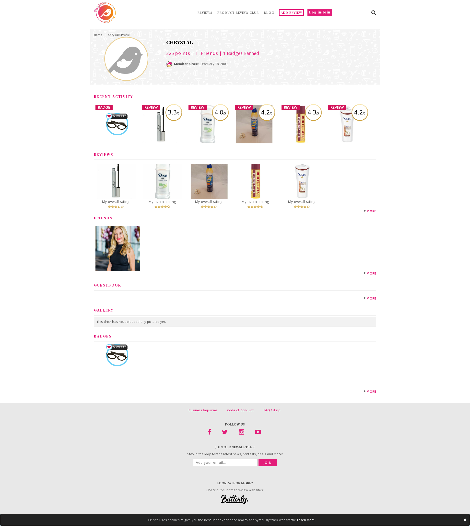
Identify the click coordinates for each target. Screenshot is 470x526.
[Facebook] (209, 433)
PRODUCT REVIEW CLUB (238, 12)
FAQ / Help (272, 410)
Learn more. (306, 520)
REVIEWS (205, 12)
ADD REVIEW (291, 12)
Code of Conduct (240, 410)
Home (98, 35)
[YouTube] (258, 433)
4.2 (266, 112)
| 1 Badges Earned (238, 53)
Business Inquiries (203, 410)
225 (178, 53)
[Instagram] (241, 433)
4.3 (313, 112)
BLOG (269, 12)
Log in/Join (319, 12)
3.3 (173, 112)
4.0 (220, 112)
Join (268, 463)
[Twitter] (224, 433)
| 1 (204, 53)
